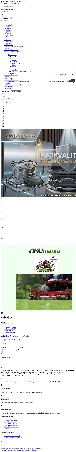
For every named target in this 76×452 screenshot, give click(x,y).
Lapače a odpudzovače (11, 50)
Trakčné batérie (8, 78)
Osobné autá (8, 25)
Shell (13, 65)
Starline (14, 66)
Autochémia (8, 41)
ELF (13, 58)
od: (2, 95)
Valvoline (14, 70)
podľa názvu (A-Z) (10, 327)
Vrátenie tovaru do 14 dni (11, 427)
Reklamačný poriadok (10, 423)
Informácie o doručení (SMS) (11, 350)
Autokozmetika (8, 45)
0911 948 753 (5, 11)
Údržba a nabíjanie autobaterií (13, 437)
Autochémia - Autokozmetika (13, 85)
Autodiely (7, 37)
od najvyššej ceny (9, 332)
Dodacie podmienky (10, 422)
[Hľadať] (19, 20)
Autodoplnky (8, 43)
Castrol (14, 56)
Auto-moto (7, 40)
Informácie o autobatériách (12, 436)
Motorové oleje (12, 55)
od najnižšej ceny (9, 330)
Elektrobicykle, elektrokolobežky (14, 46)
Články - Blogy (9, 35)
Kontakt (6, 428)
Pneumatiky (7, 88)
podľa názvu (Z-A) (10, 329)
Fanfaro (14, 60)
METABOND (16, 63)
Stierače (6, 76)
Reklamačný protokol (10, 425)
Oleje (6, 53)
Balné (4, 347)
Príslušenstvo (8, 86)
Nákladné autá (8, 27)
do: (2, 97)
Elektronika (7, 48)
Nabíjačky (7, 30)
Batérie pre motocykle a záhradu (17, 81)
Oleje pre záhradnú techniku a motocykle (20, 71)
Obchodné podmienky (11, 420)
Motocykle (7, 28)
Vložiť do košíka (5, 357)
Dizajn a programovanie (8, 450)
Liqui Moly (15, 61)
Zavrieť (3, 16)
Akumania (7, 102)
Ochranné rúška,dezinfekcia (12, 51)
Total (13, 68)
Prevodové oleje (13, 73)
